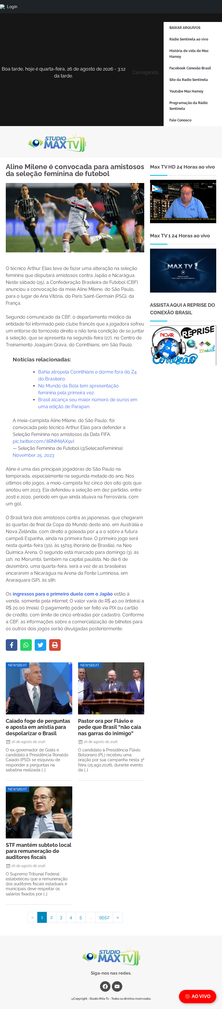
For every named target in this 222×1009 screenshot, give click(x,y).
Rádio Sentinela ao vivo (188, 39)
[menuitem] (2, 6)
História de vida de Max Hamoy (188, 54)
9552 (104, 917)
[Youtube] (117, 986)
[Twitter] (40, 645)
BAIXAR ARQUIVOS (184, 28)
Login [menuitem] (12, 6)
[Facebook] (11, 645)
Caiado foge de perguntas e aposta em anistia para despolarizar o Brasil (38, 727)
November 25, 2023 (33, 455)
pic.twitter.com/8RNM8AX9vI (43, 441)
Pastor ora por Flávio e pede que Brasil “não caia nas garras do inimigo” (109, 727)
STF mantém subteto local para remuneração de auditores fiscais (38, 851)
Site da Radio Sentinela (188, 80)
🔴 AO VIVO (197, 996)
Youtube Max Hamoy (186, 91)
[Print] (55, 645)
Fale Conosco (180, 120)
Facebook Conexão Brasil (190, 68)
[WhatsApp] (26, 645)
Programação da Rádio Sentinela (188, 106)
